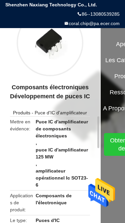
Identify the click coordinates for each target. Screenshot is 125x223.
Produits (21, 112)
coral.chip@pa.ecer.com (94, 23)
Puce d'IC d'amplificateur (61, 112)
